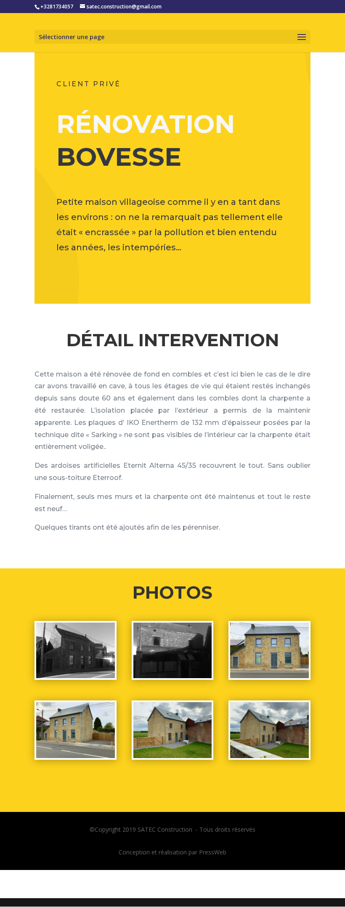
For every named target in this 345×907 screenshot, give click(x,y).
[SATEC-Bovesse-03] (172, 758)
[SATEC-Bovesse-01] (269, 678)
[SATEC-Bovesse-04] (269, 758)
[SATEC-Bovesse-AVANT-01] (75, 678)
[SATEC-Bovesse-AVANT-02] (172, 678)
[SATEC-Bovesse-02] (75, 758)
